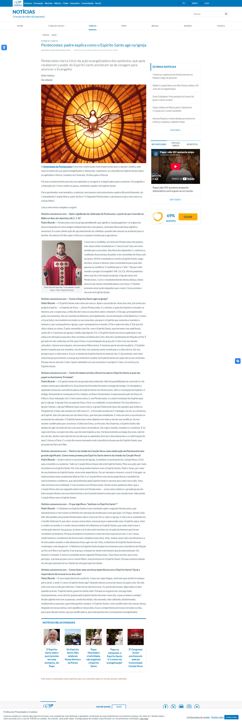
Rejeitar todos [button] (217, 717)
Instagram (189, 707)
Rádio (195, 3)
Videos (221, 26)
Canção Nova (56, 26)
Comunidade (87, 3)
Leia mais (144, 718)
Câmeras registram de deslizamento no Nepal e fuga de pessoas (173, 76)
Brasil (155, 26)
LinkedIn (197, 707)
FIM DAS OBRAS (175, 144)
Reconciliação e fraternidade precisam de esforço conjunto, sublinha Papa (174, 120)
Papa (124, 26)
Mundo (188, 26)
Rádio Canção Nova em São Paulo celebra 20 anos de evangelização (175, 87)
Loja (207, 3)
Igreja (92, 26)
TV (184, 3)
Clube (65, 3)
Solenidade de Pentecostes (57, 166)
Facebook (165, 707)
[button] (4, 47)
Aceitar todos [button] (231, 717)
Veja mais (175, 130)
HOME (20, 26)
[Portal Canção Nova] (18, 3)
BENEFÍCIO (192, 144)
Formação (38, 3)
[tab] (159, 144)
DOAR (118, 707)
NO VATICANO (159, 144)
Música (57, 3)
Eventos (28, 3)
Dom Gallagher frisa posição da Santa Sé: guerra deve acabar (173, 98)
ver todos (176, 199)
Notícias (46, 35)
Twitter (173, 707)
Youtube (181, 707)
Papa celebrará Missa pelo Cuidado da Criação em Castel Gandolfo (172, 109)
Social (98, 3)
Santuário (75, 3)
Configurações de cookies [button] (198, 717)
